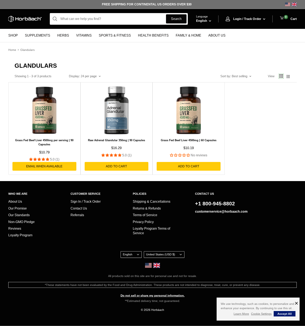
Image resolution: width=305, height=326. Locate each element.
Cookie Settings (261, 313)
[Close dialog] (194, 126)
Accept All (284, 313)
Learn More (241, 313)
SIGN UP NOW (152, 200)
